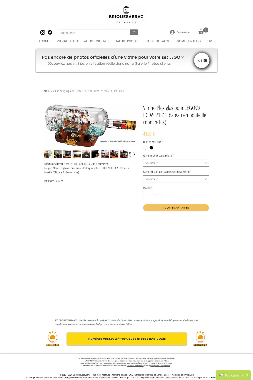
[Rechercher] (134, 32)
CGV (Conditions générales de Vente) (145, 375)
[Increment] (157, 194)
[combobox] (176, 163)
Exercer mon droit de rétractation (179, 375)
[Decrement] (146, 194)
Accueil (47, 91)
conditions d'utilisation (135, 366)
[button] (203, 30)
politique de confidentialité (160, 366)
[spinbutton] (151, 194)
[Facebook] (50, 32)
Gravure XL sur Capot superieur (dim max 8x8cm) (167, 172)
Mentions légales (119, 375)
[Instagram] (43, 32)
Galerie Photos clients (153, 63)
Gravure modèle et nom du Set (158, 155)
